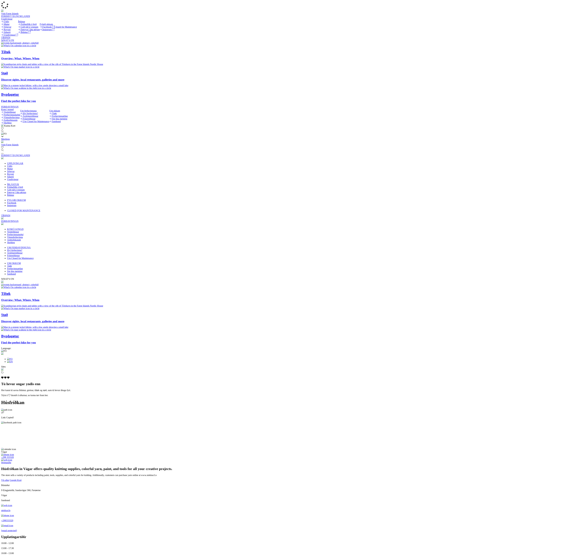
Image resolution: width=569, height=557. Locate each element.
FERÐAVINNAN (10, 107)
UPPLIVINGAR (15, 163)
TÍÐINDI (5, 37)
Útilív (9, 166)
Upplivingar (12, 179)
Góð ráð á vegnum (16, 189)
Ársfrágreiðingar (15, 253)
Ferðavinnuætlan (15, 268)
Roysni (10, 174)
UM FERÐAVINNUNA (19, 247)
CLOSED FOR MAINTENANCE (23, 210)
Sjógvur (11, 171)
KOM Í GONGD (15, 229)
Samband (11, 274)
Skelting (11, 242)
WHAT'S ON (7, 40)
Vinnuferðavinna (15, 237)
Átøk (9, 266)
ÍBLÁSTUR (13, 184)
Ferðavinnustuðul (15, 234)
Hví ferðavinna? (14, 250)
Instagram (11, 205)
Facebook (11, 203)
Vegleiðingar (13, 232)
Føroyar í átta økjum (16, 192)
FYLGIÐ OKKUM (16, 200)
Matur (10, 168)
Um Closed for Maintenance (20, 258)
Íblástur (10, 195)
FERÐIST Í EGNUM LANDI (15, 16)
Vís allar (5, 480)
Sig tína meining (14, 271)
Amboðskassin (14, 240)
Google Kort (15, 480)
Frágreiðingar (13, 255)
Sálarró (10, 176)
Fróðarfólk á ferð (15, 187)
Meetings (5, 139)
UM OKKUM (14, 263)
